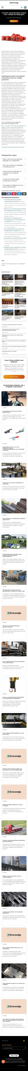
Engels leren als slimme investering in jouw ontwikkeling (20, 317)
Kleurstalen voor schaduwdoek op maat (15, 238)
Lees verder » (5, 326)
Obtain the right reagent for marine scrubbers (13, 805)
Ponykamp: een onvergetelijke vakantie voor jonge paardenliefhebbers (20, 295)
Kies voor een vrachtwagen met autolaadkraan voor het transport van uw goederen (14, 219)
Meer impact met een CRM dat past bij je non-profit (14, 346)
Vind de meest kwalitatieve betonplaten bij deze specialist (14, 841)
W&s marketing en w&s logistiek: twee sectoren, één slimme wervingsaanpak (7, 283)
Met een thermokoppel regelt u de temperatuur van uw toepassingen (12, 769)
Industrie (14, 21)
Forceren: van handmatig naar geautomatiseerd (11, 626)
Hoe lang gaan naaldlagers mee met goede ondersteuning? (14, 186)
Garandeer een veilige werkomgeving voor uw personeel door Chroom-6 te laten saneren (13, 1020)
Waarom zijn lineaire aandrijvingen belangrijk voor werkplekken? (14, 159)
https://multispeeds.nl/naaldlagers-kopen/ (12, 147)
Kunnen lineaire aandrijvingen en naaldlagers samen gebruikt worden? (14, 173)
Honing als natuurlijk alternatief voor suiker (12, 324)
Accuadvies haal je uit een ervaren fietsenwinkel (12, 411)
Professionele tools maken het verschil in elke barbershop (12, 336)
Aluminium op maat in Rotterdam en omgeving (13, 483)
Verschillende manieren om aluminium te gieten (14, 984)
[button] (22, 7)
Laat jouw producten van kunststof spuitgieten (12, 912)
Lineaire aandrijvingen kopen (9, 263)
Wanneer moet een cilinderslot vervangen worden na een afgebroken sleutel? (20, 283)
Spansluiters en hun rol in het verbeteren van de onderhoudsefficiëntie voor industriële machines (13, 448)
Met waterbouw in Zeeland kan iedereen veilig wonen (14, 519)
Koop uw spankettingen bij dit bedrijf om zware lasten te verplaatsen (13, 698)
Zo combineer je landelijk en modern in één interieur (7, 294)
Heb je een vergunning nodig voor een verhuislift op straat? (14, 341)
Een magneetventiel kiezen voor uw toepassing (13, 948)
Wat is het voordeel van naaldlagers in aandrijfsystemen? (14, 166)
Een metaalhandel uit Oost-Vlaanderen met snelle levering (14, 662)
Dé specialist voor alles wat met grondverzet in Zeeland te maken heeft (14, 590)
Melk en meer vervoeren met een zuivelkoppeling (12, 876)
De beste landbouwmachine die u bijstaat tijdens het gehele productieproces (12, 555)
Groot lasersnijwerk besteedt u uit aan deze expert (13, 733)
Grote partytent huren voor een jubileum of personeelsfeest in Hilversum (7, 318)
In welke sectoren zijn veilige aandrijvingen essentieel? (14, 179)
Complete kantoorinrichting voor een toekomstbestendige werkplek (10, 330)
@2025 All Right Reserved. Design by (14, 1065)
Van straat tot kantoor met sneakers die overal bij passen (20, 306)
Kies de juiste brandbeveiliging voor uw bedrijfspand (7, 306)
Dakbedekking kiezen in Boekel (9, 351)
